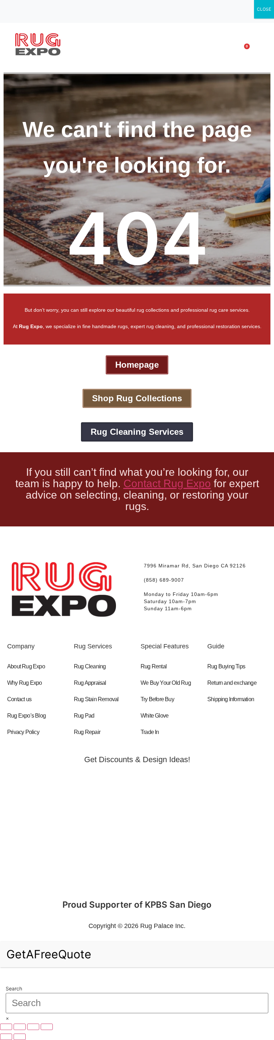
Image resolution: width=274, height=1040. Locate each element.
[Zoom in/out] (6, 1027)
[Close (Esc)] (47, 1027)
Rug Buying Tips (226, 666)
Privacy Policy (23, 732)
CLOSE (264, 9)
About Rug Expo (26, 666)
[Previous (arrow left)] (6, 1037)
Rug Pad (84, 716)
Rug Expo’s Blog (26, 716)
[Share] (33, 1027)
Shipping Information (230, 699)
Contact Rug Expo (167, 483)
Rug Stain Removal (96, 699)
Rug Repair (87, 732)
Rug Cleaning (90, 666)
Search (14, 988)
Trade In (150, 732)
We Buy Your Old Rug (166, 683)
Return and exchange (232, 683)
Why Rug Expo (24, 683)
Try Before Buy (157, 699)
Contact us (19, 699)
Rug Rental (154, 666)
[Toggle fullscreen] (20, 1027)
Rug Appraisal (90, 683)
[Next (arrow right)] (20, 1037)
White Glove (154, 716)
